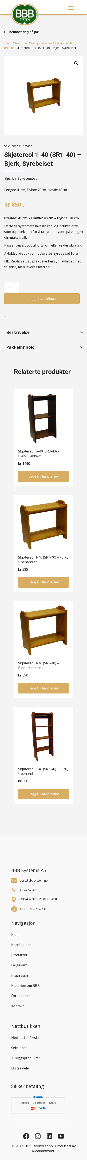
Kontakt (17, 1006)
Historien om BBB (25, 985)
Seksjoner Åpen (41, 43)
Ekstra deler (20, 1068)
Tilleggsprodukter (25, 1058)
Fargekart (19, 965)
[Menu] (71, 8)
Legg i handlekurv (42, 298)
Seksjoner (21, 43)
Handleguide (21, 944)
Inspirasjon (20, 975)
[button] (76, 63)
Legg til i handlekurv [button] (44, 476)
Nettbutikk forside (26, 1037)
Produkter (19, 955)
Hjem (8, 43)
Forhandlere (21, 995)
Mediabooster (43, 1151)
